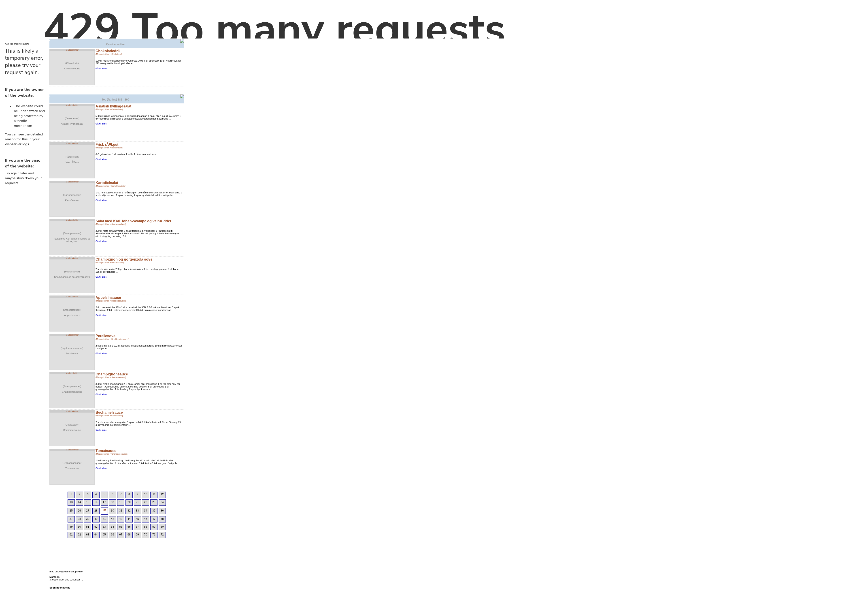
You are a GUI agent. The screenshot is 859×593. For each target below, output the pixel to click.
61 (71, 534)
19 (120, 502)
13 (71, 502)
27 (87, 510)
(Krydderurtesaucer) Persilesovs (72, 351)
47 (153, 518)
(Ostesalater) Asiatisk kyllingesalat (72, 121)
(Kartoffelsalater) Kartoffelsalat (72, 198)
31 (120, 510)
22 (145, 502)
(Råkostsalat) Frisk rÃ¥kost (72, 159)
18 (112, 502)
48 (162, 518)
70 (145, 534)
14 (79, 502)
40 (96, 518)
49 (71, 526)
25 (71, 510)
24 (162, 502)
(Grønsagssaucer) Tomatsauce (72, 466)
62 (79, 534)
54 (112, 526)
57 (137, 526)
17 (104, 502)
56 (129, 526)
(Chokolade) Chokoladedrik (72, 66)
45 (137, 518)
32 (129, 510)
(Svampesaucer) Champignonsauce (72, 389)
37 (71, 518)
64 (96, 534)
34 (145, 510)
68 (129, 534)
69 (137, 534)
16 (96, 502)
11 (154, 494)
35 (153, 510)
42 (112, 518)
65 (104, 534)
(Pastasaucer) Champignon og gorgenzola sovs (72, 274)
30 (112, 510)
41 (104, 518)
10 (145, 494)
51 (87, 526)
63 (87, 534)
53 (104, 526)
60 (162, 526)
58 (145, 526)
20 (129, 502)
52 (96, 526)
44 (129, 518)
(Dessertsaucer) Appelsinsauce (72, 312)
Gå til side (101, 68)
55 (120, 526)
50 (79, 526)
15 (87, 502)
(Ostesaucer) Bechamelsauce (72, 427)
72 (162, 534)
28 (96, 510)
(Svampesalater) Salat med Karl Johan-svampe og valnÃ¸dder (72, 237)
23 (153, 502)
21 (137, 502)
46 (145, 518)
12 (162, 494)
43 (120, 518)
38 (79, 518)
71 (153, 534)
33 (137, 510)
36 (162, 510)
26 (79, 510)
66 (112, 534)
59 (153, 526)
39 (87, 518)
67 (120, 534)
